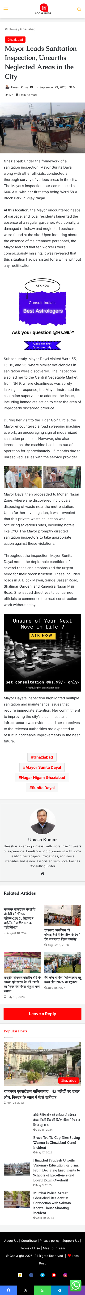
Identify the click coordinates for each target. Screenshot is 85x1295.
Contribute (29, 1240)
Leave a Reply (42, 1013)
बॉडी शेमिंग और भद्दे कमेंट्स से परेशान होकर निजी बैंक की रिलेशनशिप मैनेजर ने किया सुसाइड (56, 1120)
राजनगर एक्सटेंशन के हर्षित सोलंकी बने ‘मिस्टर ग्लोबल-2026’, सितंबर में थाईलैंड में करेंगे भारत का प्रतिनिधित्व (19, 918)
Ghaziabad (27, 29)
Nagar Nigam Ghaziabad (43, 777)
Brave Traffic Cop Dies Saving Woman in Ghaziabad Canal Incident (56, 1142)
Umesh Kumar (20, 87)
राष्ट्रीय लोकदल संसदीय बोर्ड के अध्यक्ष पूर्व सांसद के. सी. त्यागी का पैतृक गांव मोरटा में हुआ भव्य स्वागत (22, 984)
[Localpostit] (42, 9)
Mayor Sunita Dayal (43, 767)
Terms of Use (30, 1248)
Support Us (70, 1240)
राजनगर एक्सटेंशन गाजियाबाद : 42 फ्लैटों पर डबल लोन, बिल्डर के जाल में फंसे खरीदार (42, 1094)
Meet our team (54, 1248)
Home (12, 29)
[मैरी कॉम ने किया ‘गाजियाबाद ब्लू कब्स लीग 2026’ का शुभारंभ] (62, 962)
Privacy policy (50, 1240)
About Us (11, 1240)
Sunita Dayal (43, 787)
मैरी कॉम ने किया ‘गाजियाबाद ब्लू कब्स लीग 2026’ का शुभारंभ (62, 979)
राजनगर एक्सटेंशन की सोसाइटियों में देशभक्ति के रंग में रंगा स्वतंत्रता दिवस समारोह (62, 934)
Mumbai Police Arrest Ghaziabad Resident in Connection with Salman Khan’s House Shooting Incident (52, 1203)
